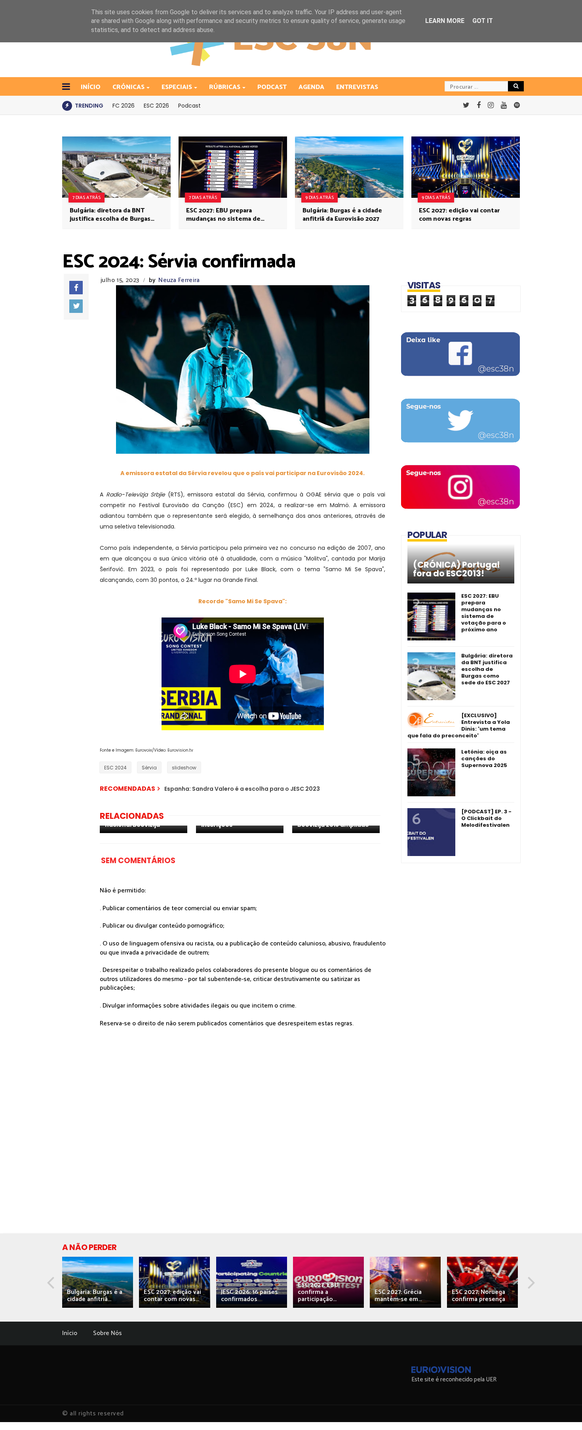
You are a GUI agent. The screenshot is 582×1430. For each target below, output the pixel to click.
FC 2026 (123, 106)
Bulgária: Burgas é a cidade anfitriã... (94, 1296)
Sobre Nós (107, 1333)
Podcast (272, 87)
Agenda (311, 87)
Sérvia (149, 767)
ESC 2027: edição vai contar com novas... (172, 1296)
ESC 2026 (156, 106)
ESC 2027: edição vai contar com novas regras (459, 214)
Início (69, 1333)
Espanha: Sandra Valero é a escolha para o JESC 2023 (242, 789)
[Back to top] (562, 1411)
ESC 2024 (115, 767)
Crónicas (128, 87)
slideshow (184, 767)
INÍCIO (91, 87)
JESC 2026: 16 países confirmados (249, 1296)
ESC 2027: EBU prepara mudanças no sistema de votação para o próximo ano (227, 214)
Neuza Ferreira (179, 280)
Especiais (177, 87)
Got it (482, 21)
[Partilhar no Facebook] (76, 287)
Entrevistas (357, 87)
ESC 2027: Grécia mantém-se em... (398, 1296)
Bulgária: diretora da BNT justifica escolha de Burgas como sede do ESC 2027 (110, 214)
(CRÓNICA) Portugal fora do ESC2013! (456, 569)
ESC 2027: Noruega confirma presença (478, 1296)
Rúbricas (224, 87)
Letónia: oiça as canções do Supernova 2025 (484, 758)
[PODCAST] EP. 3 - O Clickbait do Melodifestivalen (486, 818)
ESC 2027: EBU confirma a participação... (318, 1292)
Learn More (444, 21)
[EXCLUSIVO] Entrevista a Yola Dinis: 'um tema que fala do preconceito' (458, 725)
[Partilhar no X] (76, 306)
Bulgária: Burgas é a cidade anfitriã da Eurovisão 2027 (342, 214)
